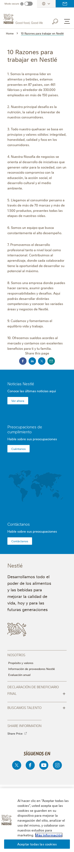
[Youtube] (43, 765)
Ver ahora (17, 400)
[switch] (28, 4)
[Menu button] (67, 21)
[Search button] (57, 20)
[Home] (24, 19)
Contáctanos (65, 3)
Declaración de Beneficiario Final (36, 690)
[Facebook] (30, 765)
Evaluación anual (19, 675)
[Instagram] (57, 765)
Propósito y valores (20, 663)
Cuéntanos (18, 449)
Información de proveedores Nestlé (31, 669)
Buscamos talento (36, 707)
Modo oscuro (12, 3)
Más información (48, 835)
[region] (37, 820)
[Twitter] (16, 765)
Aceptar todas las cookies (37, 844)
